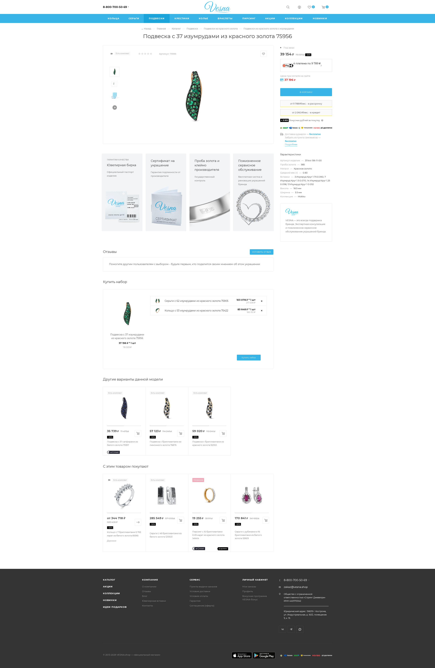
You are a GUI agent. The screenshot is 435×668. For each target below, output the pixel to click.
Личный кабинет (255, 579)
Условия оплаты (199, 596)
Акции (108, 586)
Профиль (247, 591)
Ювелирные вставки (154, 600)
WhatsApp (299, 629)
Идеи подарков (115, 607)
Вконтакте (282, 629)
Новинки (110, 600)
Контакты (147, 605)
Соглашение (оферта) (202, 605)
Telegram (291, 629)
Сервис (195, 579)
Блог (144, 596)
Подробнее (291, 144)
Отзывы (146, 591)
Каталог (109, 579)
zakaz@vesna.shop (296, 587)
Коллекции (111, 593)
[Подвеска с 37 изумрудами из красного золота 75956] (194, 96)
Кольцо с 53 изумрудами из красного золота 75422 (196, 310)
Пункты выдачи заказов (203, 586)
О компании (149, 586)
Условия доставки (200, 591)
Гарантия (195, 600)
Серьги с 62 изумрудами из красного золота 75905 (196, 300)
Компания (150, 579)
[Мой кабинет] (299, 7)
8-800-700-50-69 (115, 7)
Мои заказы (249, 586)
